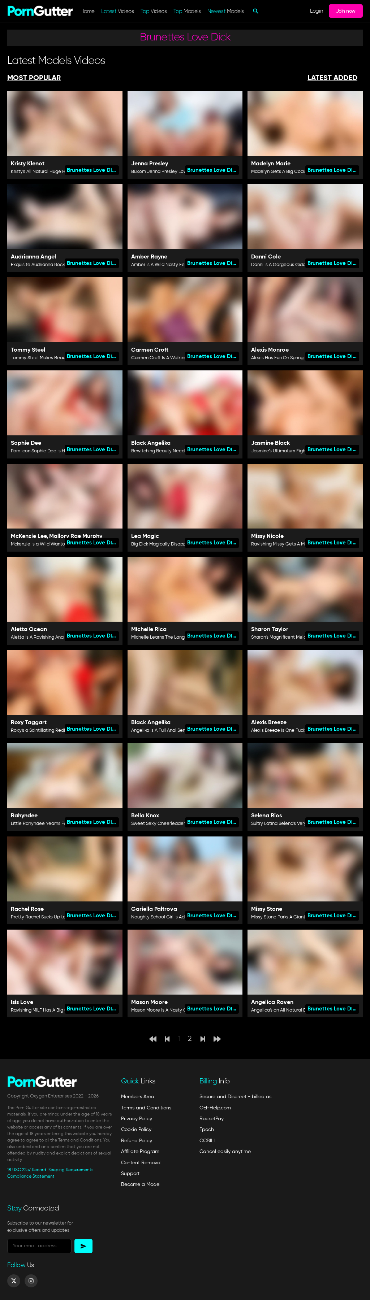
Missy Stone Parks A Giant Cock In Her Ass (295, 917)
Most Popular (34, 78)
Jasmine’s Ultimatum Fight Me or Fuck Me (295, 451)
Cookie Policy (136, 1129)
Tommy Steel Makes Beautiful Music (48, 358)
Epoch (206, 1129)
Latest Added (332, 78)
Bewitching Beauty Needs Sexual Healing (175, 451)
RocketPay (211, 1118)
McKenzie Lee (29, 536)
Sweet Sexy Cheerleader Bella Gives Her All (178, 823)
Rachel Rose (27, 909)
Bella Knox (145, 816)
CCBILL (207, 1140)
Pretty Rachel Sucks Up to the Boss (48, 917)
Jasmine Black (270, 443)
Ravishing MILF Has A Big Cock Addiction (54, 1010)
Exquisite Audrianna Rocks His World (49, 264)
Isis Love (22, 1002)
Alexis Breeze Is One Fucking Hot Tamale (294, 730)
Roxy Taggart (29, 723)
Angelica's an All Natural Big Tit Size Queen (296, 1010)
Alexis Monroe (270, 350)
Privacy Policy (136, 1118)
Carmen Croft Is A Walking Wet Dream (172, 358)
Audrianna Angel (33, 257)
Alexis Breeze (269, 723)
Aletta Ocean (29, 629)
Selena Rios (266, 816)
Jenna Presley (149, 164)
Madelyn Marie (271, 164)
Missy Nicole (267, 536)
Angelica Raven (272, 1002)
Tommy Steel (28, 350)
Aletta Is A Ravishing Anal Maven (45, 637)
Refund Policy (136, 1140)
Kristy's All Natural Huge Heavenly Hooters (56, 171)
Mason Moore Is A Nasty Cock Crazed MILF (176, 1010)
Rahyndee (24, 816)
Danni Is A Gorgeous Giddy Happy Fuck (293, 264)
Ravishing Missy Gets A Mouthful (285, 544)
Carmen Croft (149, 350)
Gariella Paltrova (154, 909)
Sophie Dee (26, 443)
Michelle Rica (149, 629)
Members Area (137, 1096)
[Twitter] (13, 1280)
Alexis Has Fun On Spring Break (284, 358)
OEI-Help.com (215, 1107)
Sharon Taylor (269, 629)
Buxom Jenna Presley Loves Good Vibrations (179, 171)
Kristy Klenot (27, 164)
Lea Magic (145, 536)
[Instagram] (31, 1280)
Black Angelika (151, 443)
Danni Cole (266, 257)
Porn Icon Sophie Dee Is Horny (42, 451)
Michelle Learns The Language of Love (172, 637)
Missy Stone (266, 909)
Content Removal (141, 1162)
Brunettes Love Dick (92, 170)
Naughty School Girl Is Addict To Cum (170, 917)
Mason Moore (149, 1002)
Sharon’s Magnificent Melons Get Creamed (296, 637)
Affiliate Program (140, 1151)
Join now (346, 11)
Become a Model (140, 1184)
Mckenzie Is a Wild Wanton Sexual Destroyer (58, 544)
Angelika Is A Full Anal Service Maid (168, 730)
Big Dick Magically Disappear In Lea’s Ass (174, 544)
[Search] (254, 11)
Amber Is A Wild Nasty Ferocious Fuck (171, 264)
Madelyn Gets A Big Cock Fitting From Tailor (298, 171)
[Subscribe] (83, 1246)
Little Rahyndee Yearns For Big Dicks (49, 823)
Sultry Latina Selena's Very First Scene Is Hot (297, 823)
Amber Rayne (149, 257)
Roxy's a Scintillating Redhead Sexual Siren (56, 730)
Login (316, 11)
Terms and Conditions (146, 1107)
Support (130, 1173)
